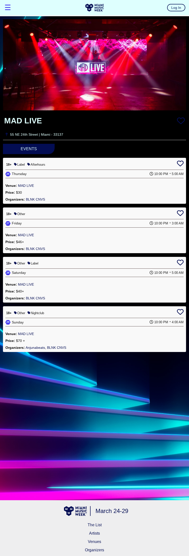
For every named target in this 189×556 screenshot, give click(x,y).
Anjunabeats (35, 348)
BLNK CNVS (35, 199)
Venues (94, 542)
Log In (176, 8)
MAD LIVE (26, 186)
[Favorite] (181, 121)
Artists (94, 533)
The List (95, 525)
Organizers (94, 550)
